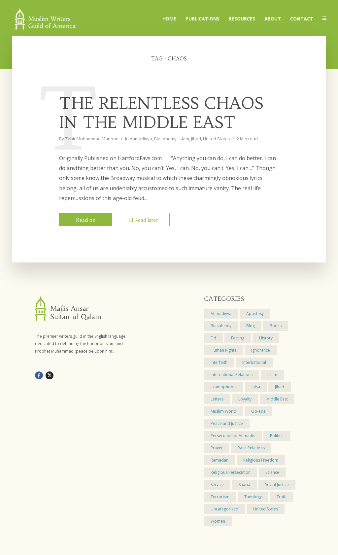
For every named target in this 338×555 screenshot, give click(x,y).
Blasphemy (165, 139)
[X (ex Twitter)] (49, 375)
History (266, 338)
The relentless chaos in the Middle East (161, 113)
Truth (282, 497)
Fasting (237, 338)
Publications (203, 19)
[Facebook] (39, 375)
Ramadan (219, 460)
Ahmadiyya (141, 139)
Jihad (196, 139)
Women (218, 521)
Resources (242, 19)
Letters (217, 399)
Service (217, 484)
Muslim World (223, 411)
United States (216, 139)
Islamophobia (224, 387)
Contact (301, 19)
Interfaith (219, 362)
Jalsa (256, 387)
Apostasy (255, 313)
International (254, 362)
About (272, 19)
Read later (146, 220)
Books (276, 326)
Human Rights (223, 350)
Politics (276, 435)
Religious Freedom (260, 460)
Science (272, 472)
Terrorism (220, 497)
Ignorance (260, 350)
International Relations (232, 374)
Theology (253, 497)
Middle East (277, 399)
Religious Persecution (231, 472)
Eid (213, 338)
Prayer (217, 448)
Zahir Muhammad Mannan (91, 139)
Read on (85, 220)
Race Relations (251, 448)
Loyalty (245, 399)
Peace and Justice (227, 423)
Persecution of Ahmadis (233, 435)
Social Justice (277, 484)
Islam (184, 139)
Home (169, 19)
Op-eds (258, 411)
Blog (250, 326)
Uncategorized (224, 509)
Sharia (244, 484)
